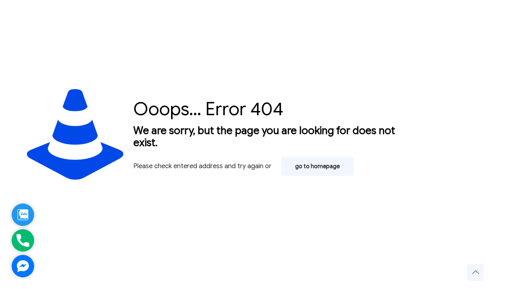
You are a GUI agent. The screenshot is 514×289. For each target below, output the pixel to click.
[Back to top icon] (475, 272)
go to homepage (317, 166)
